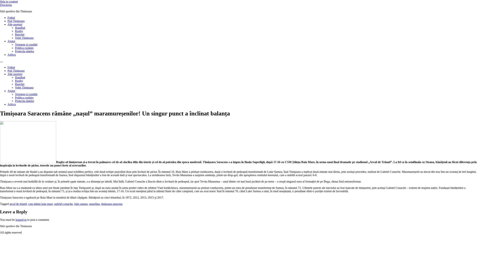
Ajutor (11, 41)
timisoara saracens (112, 203)
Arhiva (11, 54)
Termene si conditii (26, 44)
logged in (21, 219)
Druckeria (6, 5)
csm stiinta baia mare (40, 203)
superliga (94, 203)
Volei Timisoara (24, 37)
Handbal (20, 27)
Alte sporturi (14, 24)
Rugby (19, 31)
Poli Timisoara (16, 21)
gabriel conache (63, 203)
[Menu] (1, 62)
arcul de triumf (18, 203)
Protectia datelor (24, 51)
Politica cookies (24, 48)
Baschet (19, 34)
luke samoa (81, 203)
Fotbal (11, 17)
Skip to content (9, 1)
